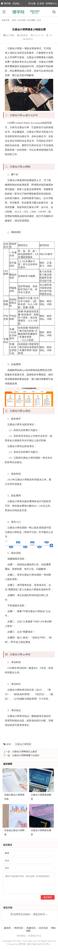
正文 (39, 20)
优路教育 (23, 35)
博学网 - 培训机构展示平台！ (18, 3)
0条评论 (29, 39)
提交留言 (48, 897)
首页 (14, 20)
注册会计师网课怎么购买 (24, 751)
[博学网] (29, 12)
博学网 (22, 944)
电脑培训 (30, 928)
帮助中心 (52, 3)
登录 (42, 3)
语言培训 (43, 928)
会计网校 (31, 20)
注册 (33, 3)
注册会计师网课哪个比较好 (25, 755)
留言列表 (7, 907)
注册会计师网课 (23, 744)
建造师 (7, 928)
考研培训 (18, 928)
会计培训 (22, 20)
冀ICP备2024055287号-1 (39, 944)
